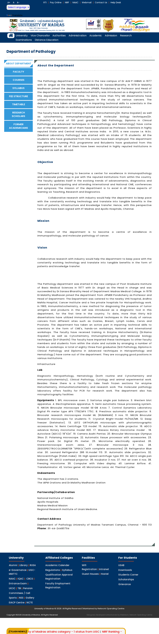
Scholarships (126, 579)
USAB (121, 565)
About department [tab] (18, 63)
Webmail (86, 2)
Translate (17, 15)
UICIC (12, 588)
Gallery (30, 597)
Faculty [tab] (18, 72)
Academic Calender (57, 565)
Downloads (125, 570)
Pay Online (55, 2)
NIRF (67, 2)
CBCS (29, 578)
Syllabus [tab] (18, 88)
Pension (28, 588)
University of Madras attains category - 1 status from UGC (48, 632)
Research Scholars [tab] (18, 114)
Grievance (124, 584)
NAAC (75, 2)
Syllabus (67, 570)
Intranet (104, 569)
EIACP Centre (16, 602)
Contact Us (101, 2)
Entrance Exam (18, 583)
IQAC (21, 578)
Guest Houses (90, 574)
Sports (13, 597)
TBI (19, 588)
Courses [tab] (18, 80)
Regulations (52, 570)
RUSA (33, 565)
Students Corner (128, 574)
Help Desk (116, 2)
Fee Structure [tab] (18, 96)
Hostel (105, 574)
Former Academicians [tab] (18, 126)
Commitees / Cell (19, 593)
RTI (45, 2)
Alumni (13, 565)
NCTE (30, 602)
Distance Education (46, 40)
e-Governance (17, 570)
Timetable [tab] (18, 104)
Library (23, 565)
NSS (21, 597)
